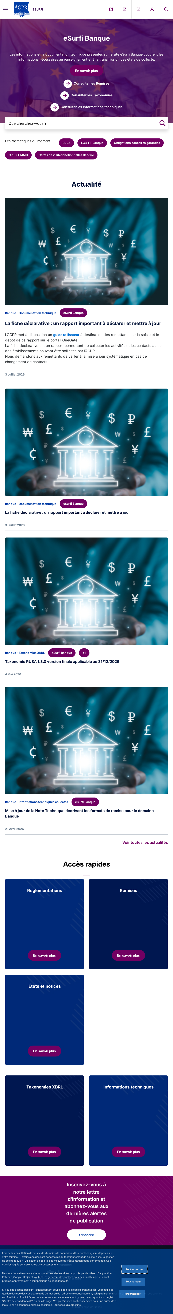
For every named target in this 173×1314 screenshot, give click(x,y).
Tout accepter (134, 1269)
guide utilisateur (66, 335)
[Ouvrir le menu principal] (5, 9)
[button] (166, 9)
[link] (86, 84)
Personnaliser (132, 1293)
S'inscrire (86, 1235)
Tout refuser (133, 1281)
